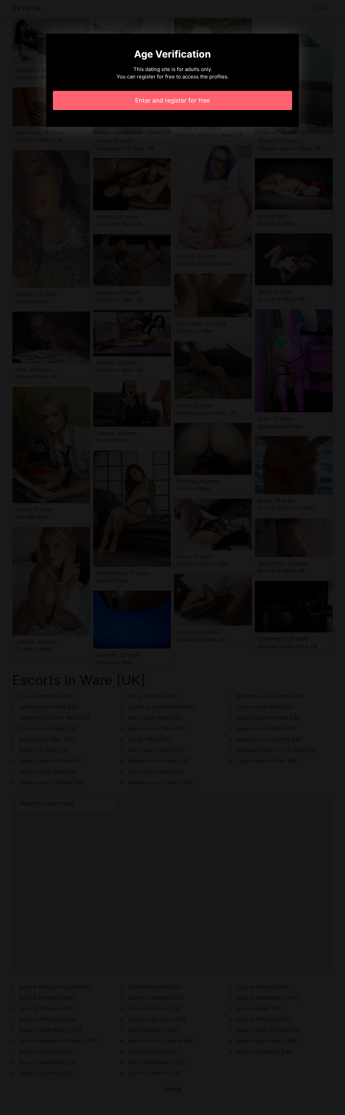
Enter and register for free (172, 100)
